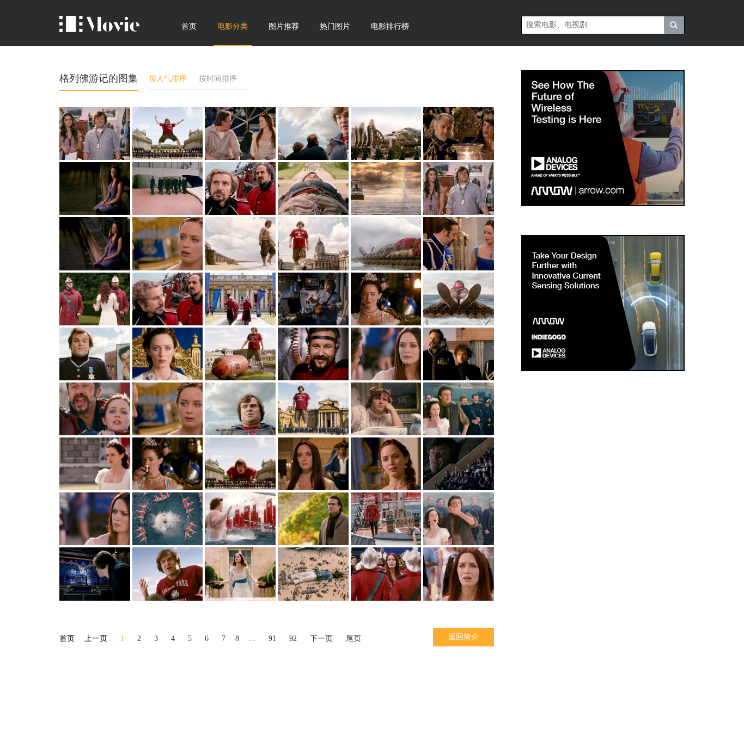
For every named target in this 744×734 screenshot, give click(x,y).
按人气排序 (168, 79)
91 (272, 638)
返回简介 (463, 637)
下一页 (321, 638)
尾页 (353, 638)
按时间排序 (218, 79)
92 (293, 638)
